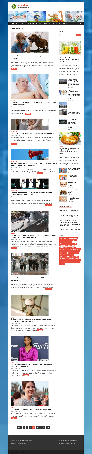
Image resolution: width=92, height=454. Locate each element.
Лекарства (62, 249)
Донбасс (71, 243)
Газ (68, 241)
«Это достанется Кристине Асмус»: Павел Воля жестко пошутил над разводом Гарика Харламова (70, 229)
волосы (78, 260)
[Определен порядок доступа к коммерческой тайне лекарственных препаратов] (34, 184)
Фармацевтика (30, 23)
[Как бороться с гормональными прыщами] (63, 186)
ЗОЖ (75, 243)
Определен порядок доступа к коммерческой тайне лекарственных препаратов (31, 193)
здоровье (62, 261)
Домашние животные (64, 243)
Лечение (67, 249)
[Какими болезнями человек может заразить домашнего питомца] (34, 43)
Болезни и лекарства (73, 238)
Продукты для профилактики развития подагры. (74, 198)
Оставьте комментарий (15, 60)
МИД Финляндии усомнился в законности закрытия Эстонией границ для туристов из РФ (70, 212)
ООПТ (61, 252)
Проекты (71, 254)
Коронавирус (73, 247)
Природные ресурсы (64, 254)
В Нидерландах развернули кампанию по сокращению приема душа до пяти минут (32, 320)
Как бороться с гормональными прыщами (72, 184)
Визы (65, 241)
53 (43, 427)
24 (30, 427)
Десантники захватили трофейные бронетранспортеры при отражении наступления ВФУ (33, 236)
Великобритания (73, 240)
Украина (76, 258)
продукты (62, 263)
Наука (61, 251)
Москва (78, 249)
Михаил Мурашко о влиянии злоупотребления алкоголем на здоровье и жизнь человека (34, 164)
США (73, 256)
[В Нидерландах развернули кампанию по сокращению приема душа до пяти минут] (34, 306)
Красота (45, 23)
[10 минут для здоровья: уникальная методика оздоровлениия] (63, 172)
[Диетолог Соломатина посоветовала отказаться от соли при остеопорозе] (34, 87)
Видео (61, 241)
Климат (73, 245)
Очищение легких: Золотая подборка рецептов (72, 177)
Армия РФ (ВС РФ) (63, 238)
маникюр (70, 261)
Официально (70, 252)
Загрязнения (62, 245)
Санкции (76, 256)
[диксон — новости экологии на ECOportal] (63, 107)
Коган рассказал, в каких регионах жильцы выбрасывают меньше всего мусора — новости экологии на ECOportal (74, 112)
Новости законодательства (73, 251)
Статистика (62, 258)
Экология (51, 23)
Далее (48, 427)
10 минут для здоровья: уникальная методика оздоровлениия (74, 169)
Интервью (68, 245)
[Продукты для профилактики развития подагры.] (63, 201)
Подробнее (14, 68)
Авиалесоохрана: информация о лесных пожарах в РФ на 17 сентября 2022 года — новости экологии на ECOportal (74, 82)
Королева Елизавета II (64, 247)
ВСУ (68, 240)
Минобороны (73, 249)
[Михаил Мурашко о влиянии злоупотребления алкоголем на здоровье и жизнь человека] (34, 155)
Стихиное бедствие (70, 258)
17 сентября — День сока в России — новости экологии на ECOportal (69, 59)
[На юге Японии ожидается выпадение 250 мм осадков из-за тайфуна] (34, 264)
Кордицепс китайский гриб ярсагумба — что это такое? (74, 191)
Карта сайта (65, 23)
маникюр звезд (77, 261)
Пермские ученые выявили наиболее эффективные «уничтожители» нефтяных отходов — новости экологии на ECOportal (73, 123)
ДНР (71, 241)
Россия (68, 256)
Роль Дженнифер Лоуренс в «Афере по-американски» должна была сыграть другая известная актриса (70, 224)
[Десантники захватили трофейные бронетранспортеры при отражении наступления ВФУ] (34, 222)
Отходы (65, 252)
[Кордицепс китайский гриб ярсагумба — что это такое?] (63, 194)
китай (66, 261)
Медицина (21, 23)
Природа (76, 252)
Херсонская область (71, 260)
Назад (19, 427)
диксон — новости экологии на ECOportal (73, 103)
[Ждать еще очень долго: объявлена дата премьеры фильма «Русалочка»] (34, 349)
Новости (14, 23)
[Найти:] (70, 35)
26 (37, 427)
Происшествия (63, 256)
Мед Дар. (23, 5)
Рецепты (38, 23)
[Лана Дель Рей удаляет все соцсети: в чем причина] (34, 394)
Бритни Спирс (63, 240)
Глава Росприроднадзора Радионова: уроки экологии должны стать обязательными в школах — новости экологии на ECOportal (74, 94)
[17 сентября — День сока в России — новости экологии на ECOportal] (70, 55)
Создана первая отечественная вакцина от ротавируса (32, 133)
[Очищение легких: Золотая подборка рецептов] (63, 179)
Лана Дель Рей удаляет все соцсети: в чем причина (31, 409)
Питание (58, 23)
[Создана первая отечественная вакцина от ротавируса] (34, 125)
